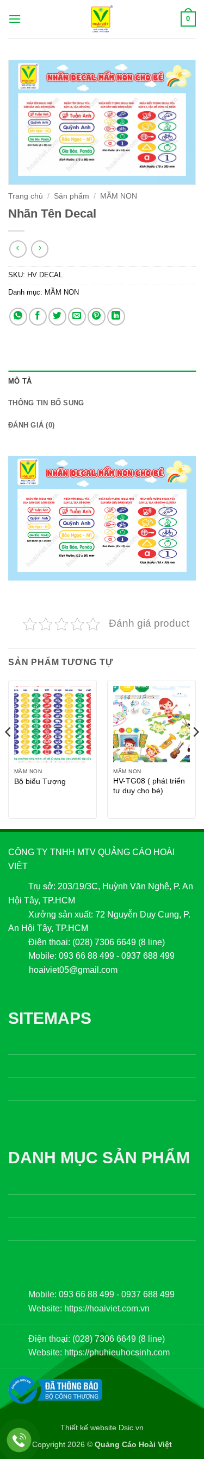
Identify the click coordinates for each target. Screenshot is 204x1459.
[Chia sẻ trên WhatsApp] (18, 317)
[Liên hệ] (19, 1440)
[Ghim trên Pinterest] (97, 317)
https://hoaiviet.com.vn (107, 1308)
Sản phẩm (71, 196)
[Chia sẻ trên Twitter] (57, 317)
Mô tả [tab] (20, 381)
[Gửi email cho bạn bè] (77, 317)
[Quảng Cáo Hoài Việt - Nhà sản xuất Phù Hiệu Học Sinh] (102, 19)
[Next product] (17, 248)
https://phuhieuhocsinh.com (117, 1352)
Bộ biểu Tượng (40, 782)
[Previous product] (39, 248)
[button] (14, 18)
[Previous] (8, 753)
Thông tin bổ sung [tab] (46, 403)
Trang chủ (25, 196)
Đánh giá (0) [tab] (31, 425)
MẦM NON (118, 196)
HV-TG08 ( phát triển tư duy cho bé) (149, 786)
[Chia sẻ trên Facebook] (38, 317)
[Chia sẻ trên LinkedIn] (116, 317)
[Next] (195, 753)
